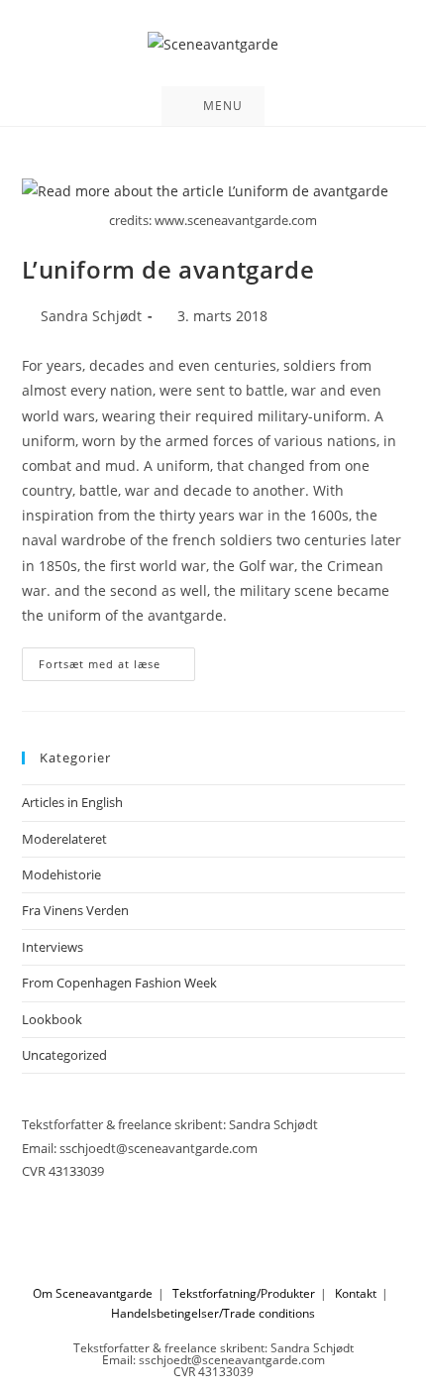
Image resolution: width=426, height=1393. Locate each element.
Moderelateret (64, 839)
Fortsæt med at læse (117, 667)
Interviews (52, 947)
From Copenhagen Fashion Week (119, 982)
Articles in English (72, 802)
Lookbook (52, 1019)
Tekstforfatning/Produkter (243, 1293)
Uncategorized (64, 1055)
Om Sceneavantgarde (93, 1293)
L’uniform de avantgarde (168, 269)
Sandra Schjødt (91, 315)
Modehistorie (61, 874)
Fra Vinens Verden (75, 910)
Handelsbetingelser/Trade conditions (213, 1313)
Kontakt (355, 1293)
